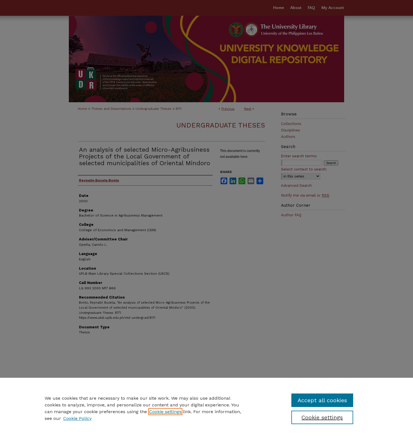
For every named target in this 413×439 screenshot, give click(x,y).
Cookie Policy (77, 418)
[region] (206, 408)
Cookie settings (165, 411)
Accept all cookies (322, 400)
